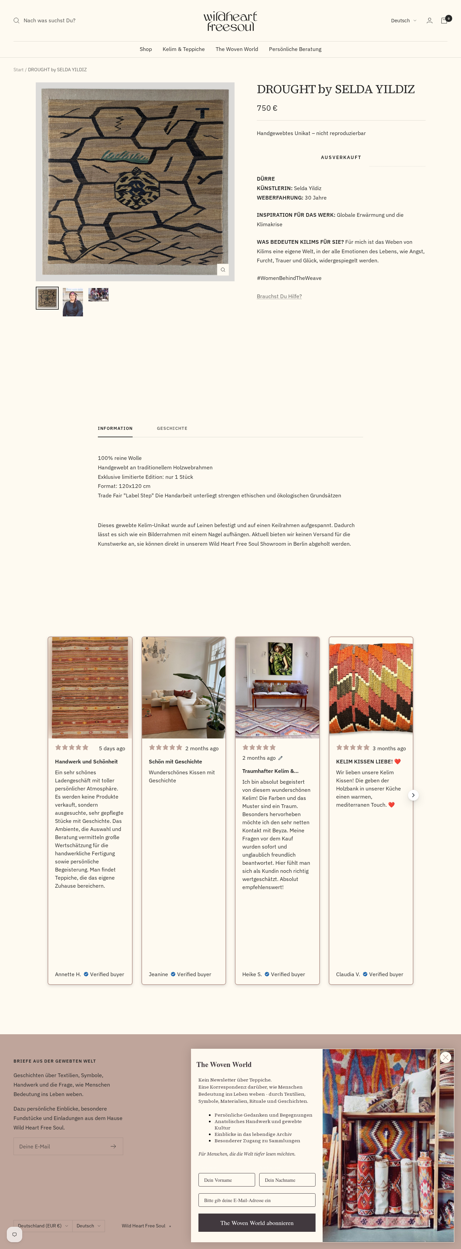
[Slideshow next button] (413, 795)
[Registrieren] (113, 1146)
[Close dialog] (446, 1057)
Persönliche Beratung (295, 49)
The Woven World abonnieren (257, 1223)
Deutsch (400, 20)
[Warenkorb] (444, 21)
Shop (146, 49)
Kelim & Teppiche (184, 49)
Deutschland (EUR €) (40, 1226)
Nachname (270, 1167)
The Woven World (237, 49)
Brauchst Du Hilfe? (279, 296)
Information (115, 428)
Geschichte (172, 428)
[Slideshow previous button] (47, 795)
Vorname (207, 1167)
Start (18, 70)
